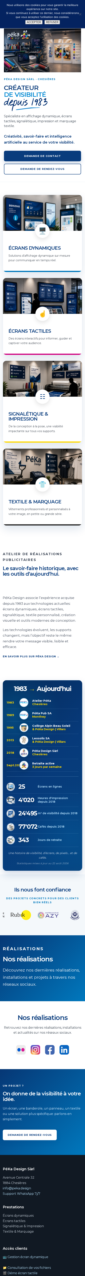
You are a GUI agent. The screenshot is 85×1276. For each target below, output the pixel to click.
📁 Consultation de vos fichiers (27, 1268)
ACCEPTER (34, 22)
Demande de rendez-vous (42, 168)
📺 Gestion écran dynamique (25, 1257)
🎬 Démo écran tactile (20, 1273)
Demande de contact (42, 156)
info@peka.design (17, 1188)
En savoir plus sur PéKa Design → (31, 656)
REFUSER (52, 22)
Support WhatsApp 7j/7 (21, 1194)
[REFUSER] (80, 14)
